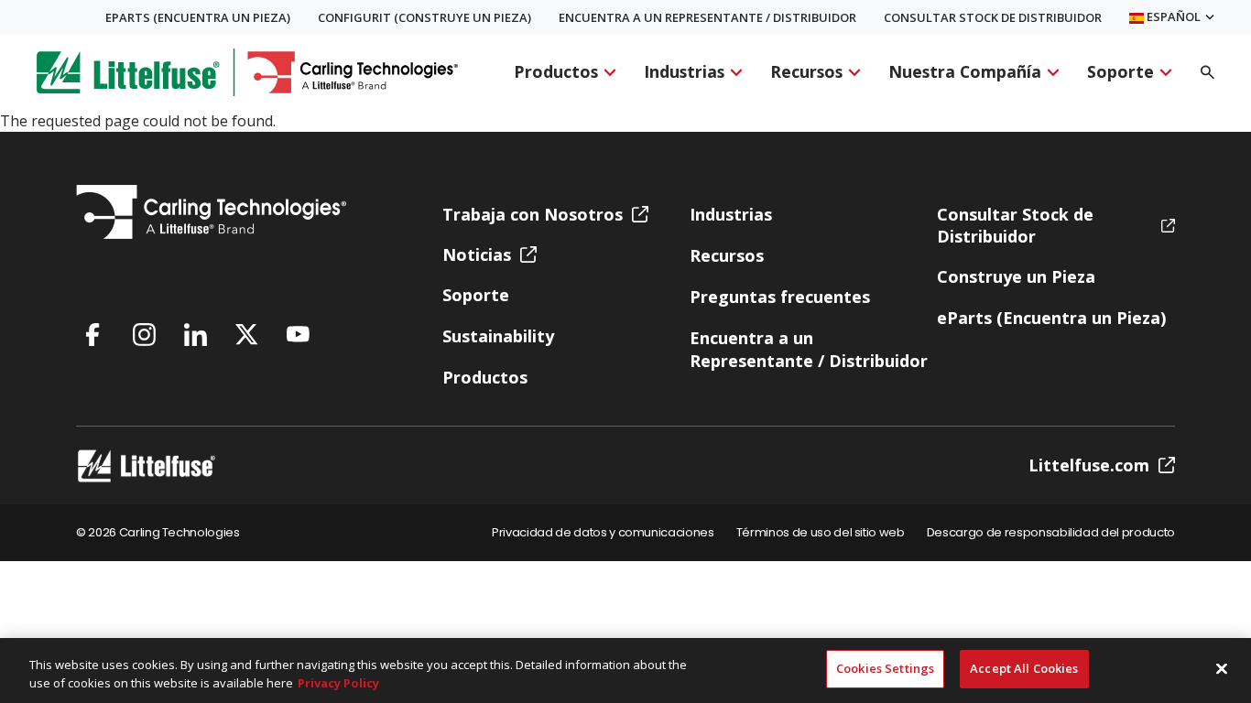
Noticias (476, 254)
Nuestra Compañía (964, 72)
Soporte (1120, 72)
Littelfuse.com (1088, 465)
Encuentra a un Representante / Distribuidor (707, 18)
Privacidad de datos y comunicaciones (603, 533)
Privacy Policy (338, 683)
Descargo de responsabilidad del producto (1051, 533)
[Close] (1222, 668)
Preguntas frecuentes (780, 297)
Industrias (684, 72)
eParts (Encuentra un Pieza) (197, 18)
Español (1172, 17)
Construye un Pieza (1016, 276)
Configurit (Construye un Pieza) (424, 18)
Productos (556, 72)
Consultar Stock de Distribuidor (993, 18)
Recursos (806, 72)
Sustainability (498, 336)
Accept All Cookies (1024, 668)
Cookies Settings (885, 668)
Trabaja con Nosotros (532, 214)
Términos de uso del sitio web (820, 533)
